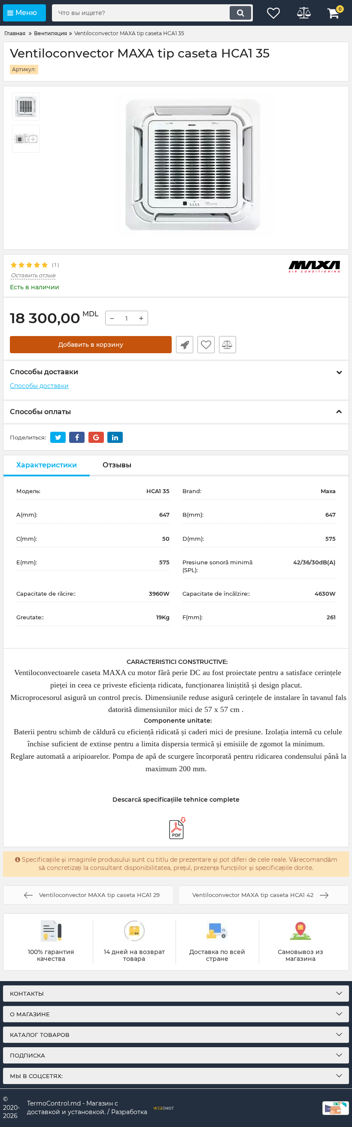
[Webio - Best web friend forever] (163, 1108)
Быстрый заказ (184, 344)
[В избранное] (206, 344)
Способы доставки (39, 386)
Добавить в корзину (90, 344)
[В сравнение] (227, 344)
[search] (240, 13)
